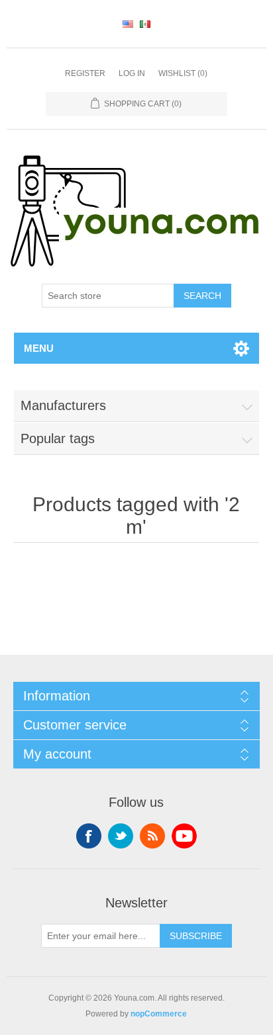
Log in (132, 73)
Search (202, 295)
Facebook (88, 836)
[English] (128, 23)
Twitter (120, 836)
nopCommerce (159, 1013)
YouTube (184, 836)
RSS (152, 836)
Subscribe (196, 936)
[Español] (145, 23)
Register (85, 73)
